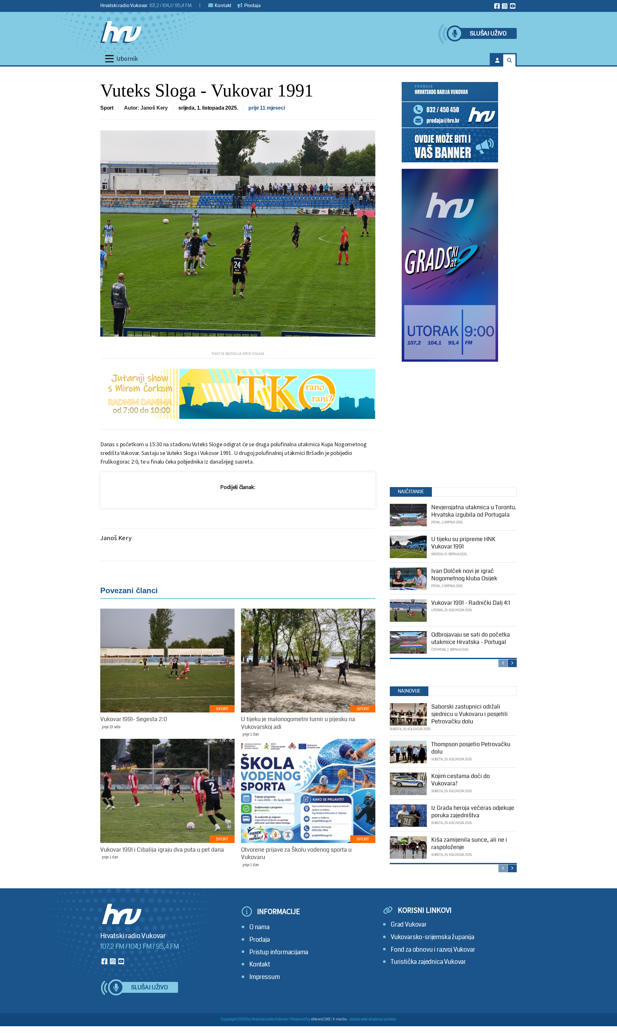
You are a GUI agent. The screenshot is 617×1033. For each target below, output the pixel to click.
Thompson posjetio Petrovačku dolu (470, 748)
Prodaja (252, 5)
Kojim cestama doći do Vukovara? (460, 780)
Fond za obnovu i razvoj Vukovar (433, 949)
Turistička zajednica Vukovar (428, 961)
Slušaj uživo (488, 34)
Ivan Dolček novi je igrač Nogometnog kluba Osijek (464, 575)
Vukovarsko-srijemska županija (432, 937)
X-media (340, 1019)
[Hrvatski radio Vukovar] (120, 32)
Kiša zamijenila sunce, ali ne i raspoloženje (469, 843)
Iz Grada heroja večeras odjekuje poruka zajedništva (472, 812)
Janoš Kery (116, 538)
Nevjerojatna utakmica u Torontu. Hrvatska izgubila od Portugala (473, 511)
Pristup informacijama (278, 952)
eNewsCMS (321, 1019)
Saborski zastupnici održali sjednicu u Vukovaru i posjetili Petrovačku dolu (469, 714)
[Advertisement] (450, 423)
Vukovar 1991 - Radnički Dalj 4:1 (470, 603)
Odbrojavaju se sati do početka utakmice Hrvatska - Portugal (470, 638)
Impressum (264, 977)
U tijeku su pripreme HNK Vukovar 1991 (463, 543)
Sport (106, 108)
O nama (259, 927)
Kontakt (223, 5)
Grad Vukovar (409, 924)
